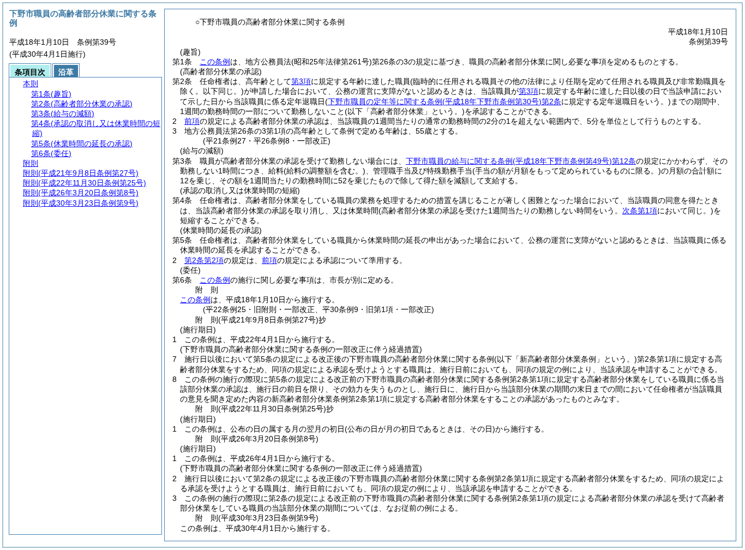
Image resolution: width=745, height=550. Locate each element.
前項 (192, 121)
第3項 (301, 81)
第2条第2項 (204, 260)
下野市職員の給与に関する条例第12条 (521, 161)
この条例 (215, 61)
